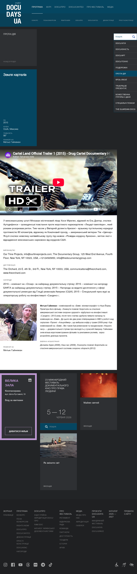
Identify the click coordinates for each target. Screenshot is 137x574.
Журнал (7, 511)
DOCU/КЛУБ (97, 527)
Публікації (8, 515)
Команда (63, 528)
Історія (63, 543)
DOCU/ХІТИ (121, 43)
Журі (48, 6)
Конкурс (35, 20)
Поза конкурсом (49, 20)
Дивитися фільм (18, 431)
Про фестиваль (95, 6)
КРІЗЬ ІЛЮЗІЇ (121, 79)
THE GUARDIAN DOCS (125, 109)
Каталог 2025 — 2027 (113, 514)
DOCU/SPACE (98, 531)
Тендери (63, 539)
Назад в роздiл (9, 61)
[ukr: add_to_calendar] (30, 380)
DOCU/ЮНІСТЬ (122, 49)
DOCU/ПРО (59, 6)
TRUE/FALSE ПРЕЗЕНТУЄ (121, 87)
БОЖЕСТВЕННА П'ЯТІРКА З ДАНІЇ (123, 95)
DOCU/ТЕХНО (122, 61)
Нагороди (22, 551)
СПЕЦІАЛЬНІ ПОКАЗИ (125, 103)
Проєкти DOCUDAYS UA (97, 514)
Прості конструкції (126, 20)
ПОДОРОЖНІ (121, 67)
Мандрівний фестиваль (98, 522)
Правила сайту (129, 512)
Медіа (110, 6)
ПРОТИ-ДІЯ (121, 73)
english (18, 2)
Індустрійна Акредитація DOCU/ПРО (43, 518)
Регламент (64, 517)
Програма (37, 6)
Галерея (80, 525)
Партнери (64, 532)
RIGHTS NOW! (65, 20)
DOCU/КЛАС (22, 547)
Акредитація (82, 521)
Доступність (66, 536)
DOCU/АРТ (120, 55)
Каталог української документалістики (44, 529)
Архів (62, 547)
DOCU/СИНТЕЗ (76, 6)
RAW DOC (38, 524)
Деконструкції (108, 20)
